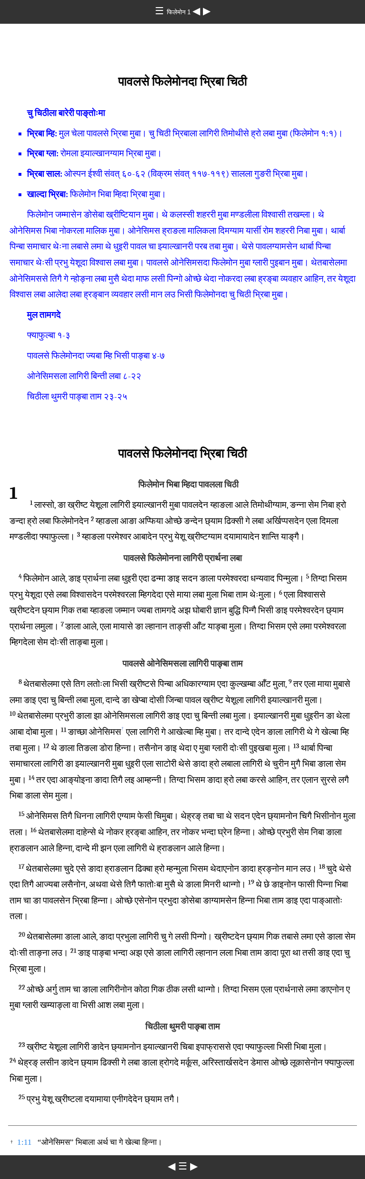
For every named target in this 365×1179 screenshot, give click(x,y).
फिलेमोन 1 (179, 12)
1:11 (24, 1142)
